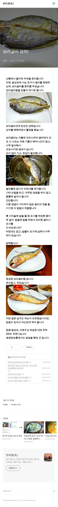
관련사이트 (7, 491)
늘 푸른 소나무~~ (9, 496)
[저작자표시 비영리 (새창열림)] (37, 347)
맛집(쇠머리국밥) (14, 374)
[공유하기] (15, 347)
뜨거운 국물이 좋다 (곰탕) (18, 381)
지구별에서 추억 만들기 (11, 501)
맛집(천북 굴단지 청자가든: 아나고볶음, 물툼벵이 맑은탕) (22, 366)
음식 (9, 357)
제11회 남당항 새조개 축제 (18, 362)
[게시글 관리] (19, 347)
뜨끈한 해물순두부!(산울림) (18, 377)
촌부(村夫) (8, 3)
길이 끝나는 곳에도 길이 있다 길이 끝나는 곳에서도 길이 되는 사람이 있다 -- (23, 460)
